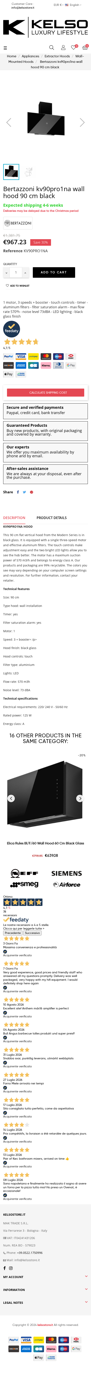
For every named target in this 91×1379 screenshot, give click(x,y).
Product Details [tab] (52, 517)
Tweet (24, 492)
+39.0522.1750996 (30, 1253)
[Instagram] (11, 1268)
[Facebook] (4, 1268)
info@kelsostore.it (22, 7)
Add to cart (54, 272)
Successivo (32, 933)
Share (18, 492)
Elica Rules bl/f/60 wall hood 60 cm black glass (45, 843)
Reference (13, 251)
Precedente (13, 933)
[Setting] (63, 47)
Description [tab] (14, 517)
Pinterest (31, 492)
